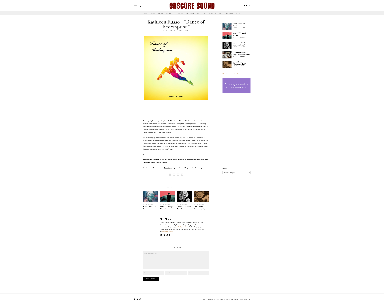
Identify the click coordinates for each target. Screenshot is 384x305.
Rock (198, 13)
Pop (205, 13)
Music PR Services (245, 299)
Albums (160, 13)
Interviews (179, 13)
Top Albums (190, 13)
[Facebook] (244, 5)
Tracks (153, 13)
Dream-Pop (212, 13)
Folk (220, 13)
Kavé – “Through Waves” (167, 207)
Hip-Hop (238, 13)
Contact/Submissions (226, 299)
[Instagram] (249, 5)
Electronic (229, 13)
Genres (145, 13)
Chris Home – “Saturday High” (201, 207)
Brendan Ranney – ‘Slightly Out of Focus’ (241, 53)
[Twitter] (247, 5)
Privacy (216, 299)
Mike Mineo (168, 30)
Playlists (169, 13)
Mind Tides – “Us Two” (149, 207)
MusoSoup (167, 168)
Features (210, 299)
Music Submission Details (230, 74)
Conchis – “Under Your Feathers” (184, 207)
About (204, 299)
